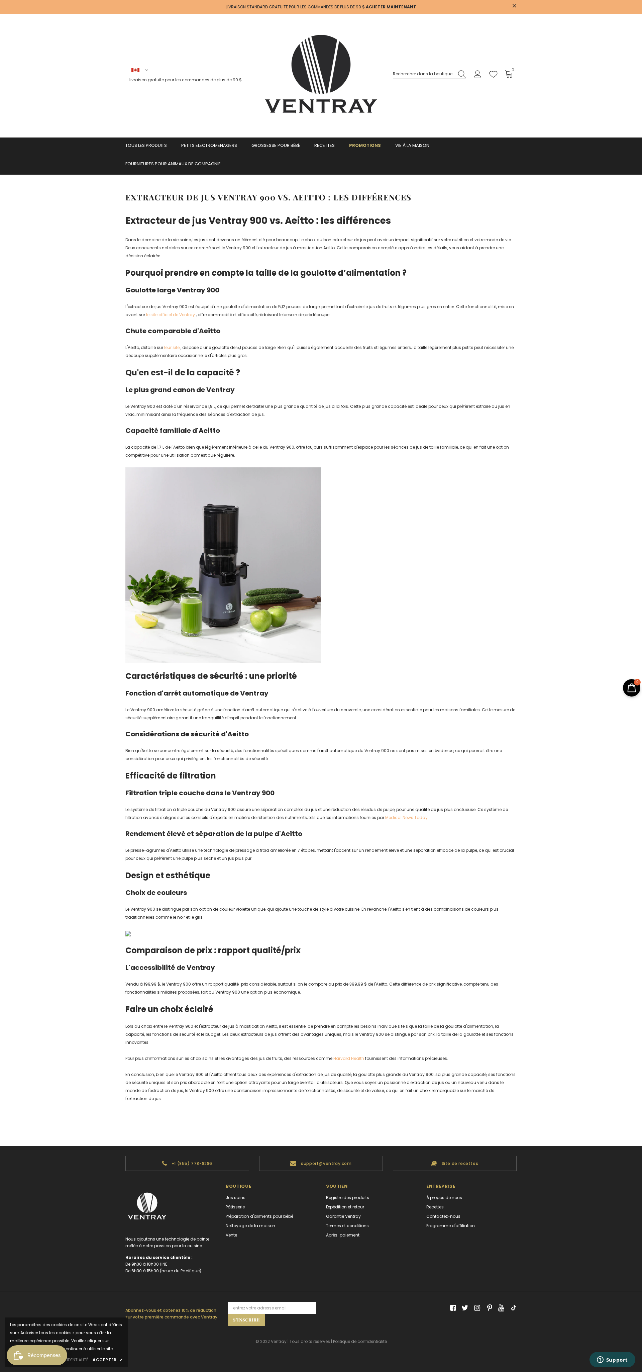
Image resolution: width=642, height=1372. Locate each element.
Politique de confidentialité (360, 1341)
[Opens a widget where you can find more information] (612, 1360)
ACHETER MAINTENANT (391, 7)
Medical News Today (406, 817)
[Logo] (321, 76)
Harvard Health (348, 1058)
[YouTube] (500, 1308)
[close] (514, 6)
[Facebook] (452, 1308)
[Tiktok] (512, 1308)
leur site (172, 347)
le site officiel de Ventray (170, 314)
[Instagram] (476, 1308)
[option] (187, 1163)
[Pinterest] (488, 1308)
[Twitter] (464, 1308)
